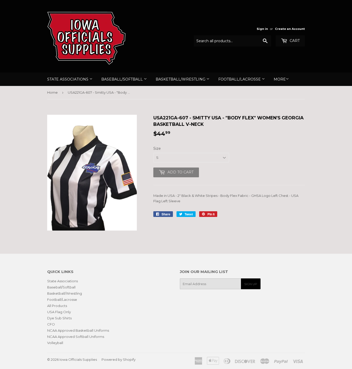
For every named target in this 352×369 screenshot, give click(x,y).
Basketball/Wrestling (181, 79)
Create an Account (290, 29)
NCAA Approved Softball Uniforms (75, 337)
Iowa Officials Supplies (78, 359)
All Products (57, 306)
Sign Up (250, 284)
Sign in (262, 29)
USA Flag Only (59, 312)
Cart (294, 40)
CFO (51, 324)
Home (52, 92)
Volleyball (55, 343)
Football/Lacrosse (240, 79)
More (280, 79)
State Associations (68, 79)
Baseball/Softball (122, 79)
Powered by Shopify (119, 359)
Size (157, 148)
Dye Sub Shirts (59, 318)
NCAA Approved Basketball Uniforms (78, 330)
